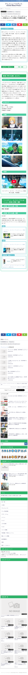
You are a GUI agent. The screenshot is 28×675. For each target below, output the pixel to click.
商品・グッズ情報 (5, 536)
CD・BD (3, 501)
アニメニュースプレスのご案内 (8, 553)
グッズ (2, 520)
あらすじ (18, 11)
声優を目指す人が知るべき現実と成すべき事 (11, 495)
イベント (3, 517)
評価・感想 (20, 66)
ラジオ (2, 526)
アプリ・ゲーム (4, 514)
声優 (2, 542)
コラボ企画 (3, 523)
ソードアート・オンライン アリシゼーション (11, 13)
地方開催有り (4, 539)
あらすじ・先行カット (8, 66)
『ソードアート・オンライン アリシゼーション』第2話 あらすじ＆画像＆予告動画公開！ (14, 384)
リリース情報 (4, 529)
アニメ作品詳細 (4, 511)
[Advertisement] (14, 288)
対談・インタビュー (5, 545)
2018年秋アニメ (11, 11)
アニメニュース (3, 11)
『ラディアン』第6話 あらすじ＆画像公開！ (17, 483)
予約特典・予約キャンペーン (7, 532)
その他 (2, 505)
